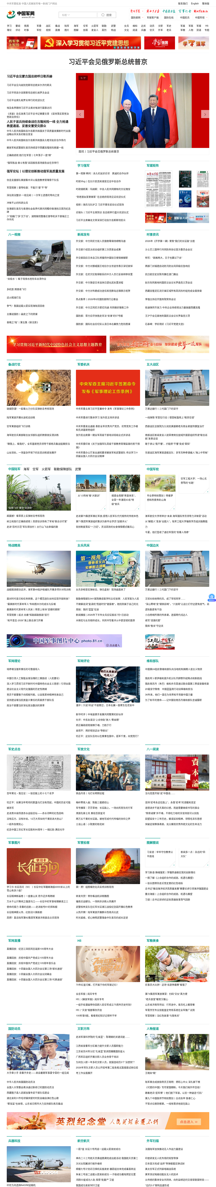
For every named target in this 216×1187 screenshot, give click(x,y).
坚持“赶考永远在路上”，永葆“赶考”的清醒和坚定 (170, 807)
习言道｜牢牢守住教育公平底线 (160, 876)
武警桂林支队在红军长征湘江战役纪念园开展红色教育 (104, 912)
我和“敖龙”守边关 (154, 625)
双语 (198, 30)
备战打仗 (14, 364)
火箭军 (94, 25)
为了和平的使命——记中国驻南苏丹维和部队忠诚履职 (173, 736)
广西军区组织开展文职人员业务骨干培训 (97, 1112)
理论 (9, 30)
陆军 (66, 25)
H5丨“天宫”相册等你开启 (89, 1029)
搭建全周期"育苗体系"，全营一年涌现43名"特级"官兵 (124, 500)
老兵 (169, 30)
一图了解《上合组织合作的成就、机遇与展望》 (170, 900)
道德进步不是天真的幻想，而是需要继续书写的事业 (172, 813)
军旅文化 (83, 754)
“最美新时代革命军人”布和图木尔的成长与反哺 (31, 604)
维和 (135, 25)
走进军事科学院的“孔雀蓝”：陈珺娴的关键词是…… (103, 1092)
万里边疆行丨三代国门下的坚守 (161, 408)
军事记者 (185, 11)
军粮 (182, 30)
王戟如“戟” (150, 1092)
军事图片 (14, 848)
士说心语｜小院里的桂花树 (90, 829)
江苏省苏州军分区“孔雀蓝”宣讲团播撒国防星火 (100, 1107)
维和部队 (153, 661)
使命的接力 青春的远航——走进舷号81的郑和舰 (32, 912)
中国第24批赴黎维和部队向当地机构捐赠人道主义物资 (173, 705)
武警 (113, 25)
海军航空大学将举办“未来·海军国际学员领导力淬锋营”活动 (176, 516)
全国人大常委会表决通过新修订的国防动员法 (30, 1107)
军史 (169, 25)
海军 (76, 25)
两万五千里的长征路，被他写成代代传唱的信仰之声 (103, 824)
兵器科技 (14, 1166)
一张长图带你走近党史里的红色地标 (164, 905)
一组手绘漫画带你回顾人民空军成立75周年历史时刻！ (104, 1024)
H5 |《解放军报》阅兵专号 (90, 1019)
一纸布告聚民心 (15, 829)
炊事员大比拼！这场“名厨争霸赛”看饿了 (166, 1004)
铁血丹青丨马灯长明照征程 (90, 798)
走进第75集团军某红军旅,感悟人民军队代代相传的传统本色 (107, 516)
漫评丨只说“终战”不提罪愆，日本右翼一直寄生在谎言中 (105, 705)
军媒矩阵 (153, 165)
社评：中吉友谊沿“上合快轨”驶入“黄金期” (97, 719)
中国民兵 (185, 17)
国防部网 (135, 17)
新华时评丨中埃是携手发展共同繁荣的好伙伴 (99, 714)
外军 (160, 30)
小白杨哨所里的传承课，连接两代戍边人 (166, 615)
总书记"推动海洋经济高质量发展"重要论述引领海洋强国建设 (176, 911)
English (195, 3)
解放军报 (137, 11)
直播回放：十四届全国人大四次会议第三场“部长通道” (35, 1024)
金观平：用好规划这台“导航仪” (92, 730)
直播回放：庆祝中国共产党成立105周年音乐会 (31, 1019)
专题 (207, 30)
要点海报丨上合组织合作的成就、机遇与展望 (168, 916)
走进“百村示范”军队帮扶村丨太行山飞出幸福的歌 (32, 526)
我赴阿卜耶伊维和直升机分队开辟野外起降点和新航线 (173, 714)
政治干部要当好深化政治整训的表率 (26, 741)
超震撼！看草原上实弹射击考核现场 (26, 515)
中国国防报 (169, 11)
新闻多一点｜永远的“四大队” (193, 876)
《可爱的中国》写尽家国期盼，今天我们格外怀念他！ (173, 1107)
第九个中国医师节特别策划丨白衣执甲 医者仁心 (170, 1118)
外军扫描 (153, 1166)
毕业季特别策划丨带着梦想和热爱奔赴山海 (160, 497)
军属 (182, 25)
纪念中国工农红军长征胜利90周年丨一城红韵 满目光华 (35, 834)
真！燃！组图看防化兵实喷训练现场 (95, 892)
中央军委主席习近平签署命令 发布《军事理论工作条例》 (106, 408)
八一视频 (14, 234)
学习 (9, 25)
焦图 (26, 25)
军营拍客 (83, 848)
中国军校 (153, 469)
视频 (48, 30)
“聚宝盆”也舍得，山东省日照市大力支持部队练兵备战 (35, 1123)
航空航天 (83, 1166)
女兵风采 (83, 545)
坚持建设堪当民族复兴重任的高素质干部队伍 (30, 736)
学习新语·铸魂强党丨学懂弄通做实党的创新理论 (170, 894)
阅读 (135, 30)
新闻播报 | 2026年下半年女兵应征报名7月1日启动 (102, 615)
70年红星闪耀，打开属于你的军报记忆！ (97, 1004)
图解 (76, 30)
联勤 (104, 25)
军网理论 (14, 661)
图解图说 (153, 848)
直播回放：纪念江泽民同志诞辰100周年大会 (30, 1004)
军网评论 (83, 661)
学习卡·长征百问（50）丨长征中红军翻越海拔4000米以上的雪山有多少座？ (38, 893)
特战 (113, 30)
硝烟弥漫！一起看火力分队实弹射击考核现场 (30, 408)
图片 (66, 30)
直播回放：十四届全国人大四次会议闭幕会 (29, 1029)
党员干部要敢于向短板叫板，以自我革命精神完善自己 (35, 730)
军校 (39, 30)
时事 (26, 30)
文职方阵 (83, 1048)
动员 (152, 25)
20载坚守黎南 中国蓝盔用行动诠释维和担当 (169, 725)
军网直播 (14, 960)
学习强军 (83, 165)
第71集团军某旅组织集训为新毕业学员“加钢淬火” (102, 521)
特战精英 (14, 545)
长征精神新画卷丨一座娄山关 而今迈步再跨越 (31, 901)
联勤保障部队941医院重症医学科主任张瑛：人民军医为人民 (107, 598)
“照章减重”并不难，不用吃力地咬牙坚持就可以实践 (172, 818)
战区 (48, 25)
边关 (143, 25)
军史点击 (14, 754)
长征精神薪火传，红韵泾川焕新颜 (24, 917)
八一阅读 (153, 754)
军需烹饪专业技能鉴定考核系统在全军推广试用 (170, 1029)
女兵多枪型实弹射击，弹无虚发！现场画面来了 (101, 589)
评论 (18, 30)
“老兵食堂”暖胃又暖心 (156, 1019)
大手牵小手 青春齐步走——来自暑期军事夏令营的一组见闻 (38, 1092)
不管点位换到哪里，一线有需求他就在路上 (167, 1123)
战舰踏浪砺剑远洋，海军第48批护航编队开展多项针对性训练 (39, 589)
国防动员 (14, 1048)
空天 (152, 30)
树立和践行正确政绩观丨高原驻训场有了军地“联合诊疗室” (37, 521)
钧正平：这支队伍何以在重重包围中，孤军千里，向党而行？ (108, 736)
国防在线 (168, 17)
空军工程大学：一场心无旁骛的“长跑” (194, 497)
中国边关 (153, 545)
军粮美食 (153, 960)
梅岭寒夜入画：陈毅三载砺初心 (92, 807)
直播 (57, 30)
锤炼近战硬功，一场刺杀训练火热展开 (96, 906)
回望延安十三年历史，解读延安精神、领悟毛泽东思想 (173, 824)
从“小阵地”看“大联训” (89, 495)
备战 (57, 25)
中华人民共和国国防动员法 (21, 1101)
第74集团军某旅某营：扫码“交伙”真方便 (166, 1013)
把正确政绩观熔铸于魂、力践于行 (93, 725)
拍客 (85, 30)
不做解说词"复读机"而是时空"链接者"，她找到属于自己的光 (107, 604)
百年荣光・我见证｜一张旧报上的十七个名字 (30, 798)
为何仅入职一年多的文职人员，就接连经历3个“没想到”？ (106, 1118)
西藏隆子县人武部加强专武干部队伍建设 (28, 1112)
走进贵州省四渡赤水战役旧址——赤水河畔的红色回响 (35, 818)
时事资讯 (153, 234)
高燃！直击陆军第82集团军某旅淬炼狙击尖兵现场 (33, 923)
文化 (126, 30)
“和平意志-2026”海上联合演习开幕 (25, 620)
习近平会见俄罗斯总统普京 (108, 61)
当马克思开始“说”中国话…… (160, 798)
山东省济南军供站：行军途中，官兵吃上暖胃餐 (170, 1024)
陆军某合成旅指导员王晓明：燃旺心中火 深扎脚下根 (172, 1101)
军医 (190, 25)
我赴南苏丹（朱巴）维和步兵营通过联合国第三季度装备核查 (177, 719)
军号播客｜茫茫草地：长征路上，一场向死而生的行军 (104, 813)
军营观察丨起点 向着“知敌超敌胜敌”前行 (28, 615)
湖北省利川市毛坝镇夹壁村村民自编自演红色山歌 (33, 1118)
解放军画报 (153, 11)
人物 (190, 30)
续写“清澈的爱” (153, 620)
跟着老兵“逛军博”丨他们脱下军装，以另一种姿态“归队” (174, 1112)
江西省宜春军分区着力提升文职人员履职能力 (99, 1101)
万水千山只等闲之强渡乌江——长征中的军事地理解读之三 (37, 906)
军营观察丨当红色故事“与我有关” (162, 1035)
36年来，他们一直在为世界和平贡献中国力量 (169, 730)
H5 (206, 25)
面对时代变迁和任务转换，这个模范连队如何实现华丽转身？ (39, 598)
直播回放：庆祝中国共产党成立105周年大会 (30, 1013)
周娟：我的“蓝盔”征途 (87, 609)
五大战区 (153, 364)
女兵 (126, 25)
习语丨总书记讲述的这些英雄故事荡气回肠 (167, 922)
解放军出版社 (201, 11)
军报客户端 (153, 17)
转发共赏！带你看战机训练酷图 (92, 901)
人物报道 (153, 1048)
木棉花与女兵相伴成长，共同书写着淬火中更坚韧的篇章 (105, 620)
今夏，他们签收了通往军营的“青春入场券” (167, 532)
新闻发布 (83, 234)
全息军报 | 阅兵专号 (86, 1013)
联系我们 (183, 3)
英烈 (104, 30)
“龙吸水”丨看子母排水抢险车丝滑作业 (26, 278)
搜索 (109, 15)
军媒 (198, 25)
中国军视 (200, 17)
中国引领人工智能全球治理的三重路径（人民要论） (34, 714)
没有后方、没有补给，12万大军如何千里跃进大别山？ (35, 824)
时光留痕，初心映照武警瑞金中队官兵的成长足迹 (102, 923)
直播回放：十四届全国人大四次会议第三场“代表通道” (35, 1035)
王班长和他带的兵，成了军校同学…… (165, 598)
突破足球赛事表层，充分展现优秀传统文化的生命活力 (173, 829)
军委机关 (83, 364)
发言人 (94, 30)
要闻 (18, 25)
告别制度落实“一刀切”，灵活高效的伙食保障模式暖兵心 (105, 526)
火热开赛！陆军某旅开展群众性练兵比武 (97, 917)
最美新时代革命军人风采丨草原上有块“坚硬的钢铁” (33, 609)
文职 (160, 25)
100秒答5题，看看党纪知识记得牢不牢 (96, 1035)
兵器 (143, 30)
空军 (85, 25)
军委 (39, 25)
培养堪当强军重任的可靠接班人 (23, 705)
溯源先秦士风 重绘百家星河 (90, 818)
